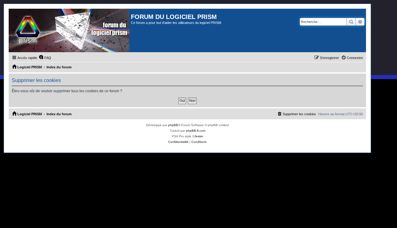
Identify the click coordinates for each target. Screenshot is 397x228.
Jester (198, 136)
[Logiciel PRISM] (70, 30)
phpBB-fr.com (195, 130)
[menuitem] (45, 58)
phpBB (173, 125)
